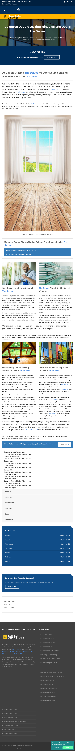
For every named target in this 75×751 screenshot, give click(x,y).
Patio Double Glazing (46, 684)
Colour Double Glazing (11, 726)
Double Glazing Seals (10, 710)
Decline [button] (57, 747)
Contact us (9, 519)
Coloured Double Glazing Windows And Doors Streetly (18, 460)
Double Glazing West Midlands (14, 452)
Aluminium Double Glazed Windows (51, 672)
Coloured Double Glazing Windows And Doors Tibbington (18, 486)
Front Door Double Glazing (48, 688)
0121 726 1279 (9, 9)
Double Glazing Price (10, 733)
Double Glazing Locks (10, 714)
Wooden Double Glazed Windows (50, 659)
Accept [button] (67, 747)
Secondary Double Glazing (48, 655)
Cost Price (8, 508)
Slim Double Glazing (10, 729)
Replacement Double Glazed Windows (52, 676)
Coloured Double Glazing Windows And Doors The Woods (18, 477)
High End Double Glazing (48, 696)
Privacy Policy (18, 748)
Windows (8, 497)
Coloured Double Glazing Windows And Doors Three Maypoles (18, 482)
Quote (7, 514)
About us (8, 491)
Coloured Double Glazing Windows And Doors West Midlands (18, 455)
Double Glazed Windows (48, 635)
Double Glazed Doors (47, 639)
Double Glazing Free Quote (48, 663)
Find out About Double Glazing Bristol (37, 234)
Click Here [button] (62, 744)
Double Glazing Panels (47, 692)
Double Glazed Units (46, 647)
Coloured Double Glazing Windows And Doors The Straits (18, 473)
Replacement (9, 503)
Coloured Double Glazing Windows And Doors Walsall (18, 464)
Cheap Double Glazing (47, 680)
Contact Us (64, 444)
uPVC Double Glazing (10, 718)
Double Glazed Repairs (47, 643)
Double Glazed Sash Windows (49, 651)
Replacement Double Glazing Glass (15, 722)
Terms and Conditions (8, 748)
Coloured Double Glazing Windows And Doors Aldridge (18, 468)
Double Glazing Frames (47, 700)
